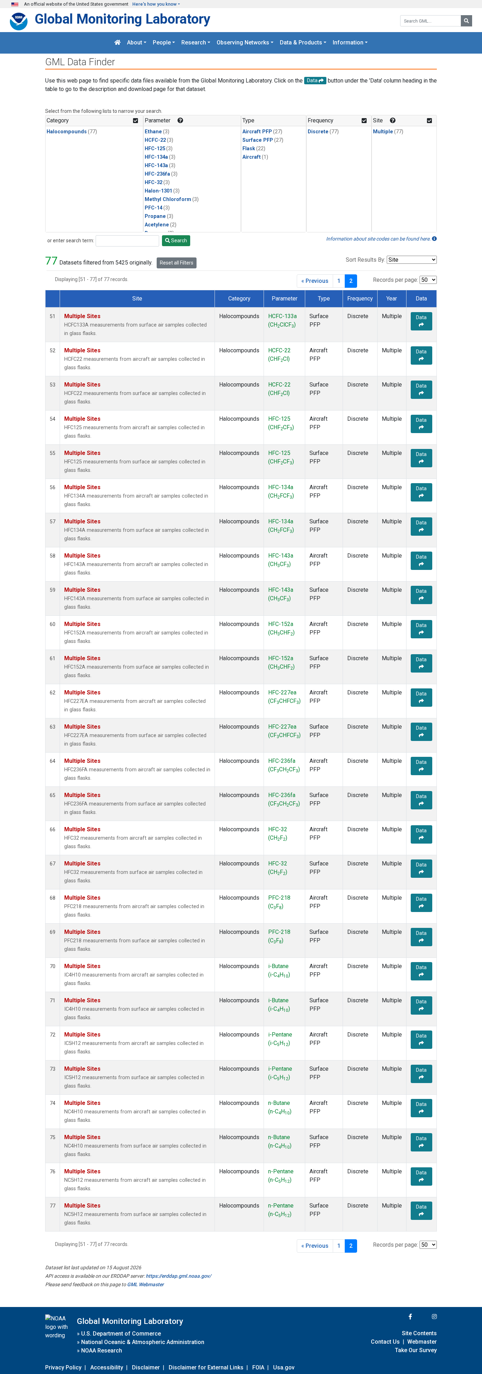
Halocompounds (67, 132)
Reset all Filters (176, 263)
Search (178, 240)
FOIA (258, 1367)
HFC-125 (155, 149)
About (134, 42)
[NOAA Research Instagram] (425, 1316)
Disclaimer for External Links (206, 1367)
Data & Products (301, 42)
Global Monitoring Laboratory (122, 19)
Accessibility (106, 1367)
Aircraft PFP (257, 132)
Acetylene (157, 225)
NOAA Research (101, 1350)
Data (421, 317)
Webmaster (422, 1341)
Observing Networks (243, 42)
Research (193, 42)
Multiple (383, 132)
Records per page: (395, 279)
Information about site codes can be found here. (379, 239)
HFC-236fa (157, 174)
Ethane (153, 132)
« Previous (315, 281)
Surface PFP (257, 140)
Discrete (318, 132)
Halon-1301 (158, 191)
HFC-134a (156, 157)
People (162, 42)
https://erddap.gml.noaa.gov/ (178, 1276)
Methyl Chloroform (168, 199)
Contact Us (385, 1341)
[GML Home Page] (117, 43)
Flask (248, 149)
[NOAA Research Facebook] (400, 1316)
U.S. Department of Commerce (121, 1333)
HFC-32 (153, 183)
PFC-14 (153, 208)
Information (348, 42)
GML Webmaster (145, 1284)
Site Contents (419, 1333)
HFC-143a (156, 166)
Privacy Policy (63, 1367)
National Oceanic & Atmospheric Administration (142, 1342)
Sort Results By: (365, 259)
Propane (155, 216)
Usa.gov (284, 1367)
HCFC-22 (155, 140)
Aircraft (251, 157)
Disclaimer (146, 1367)
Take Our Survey (416, 1350)
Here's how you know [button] (154, 4)
